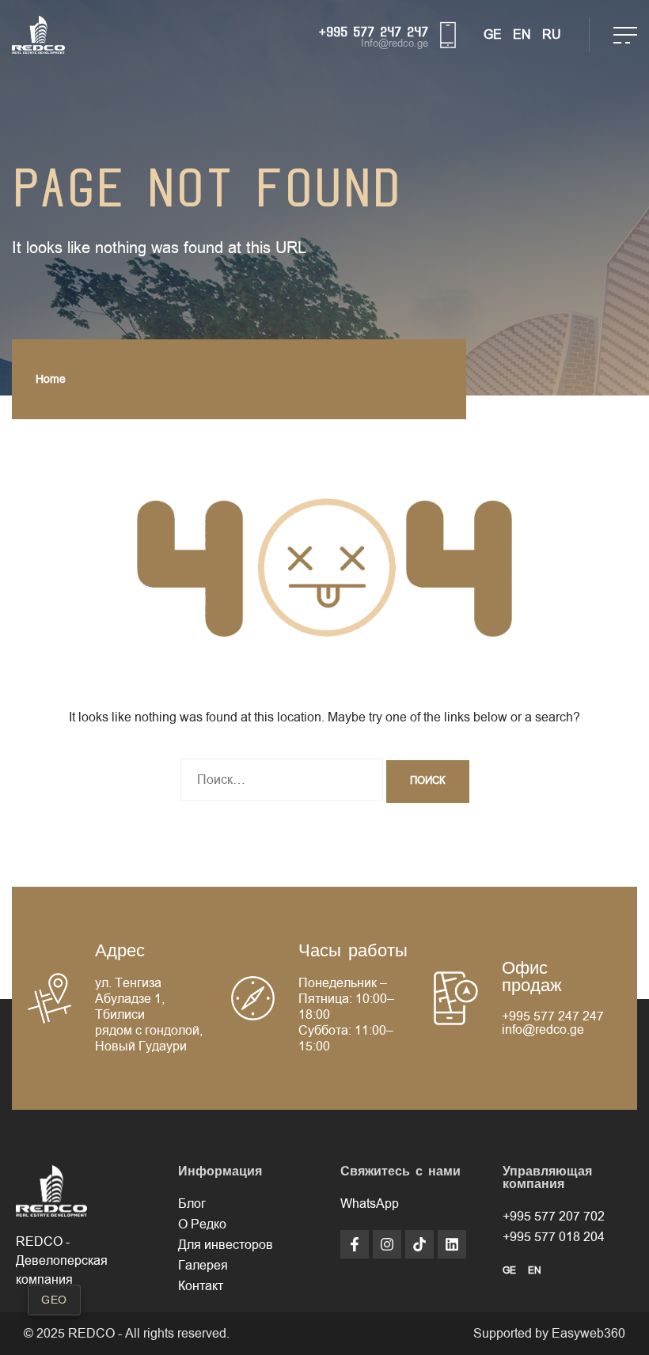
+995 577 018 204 (554, 1237)
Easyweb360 (588, 1333)
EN (522, 35)
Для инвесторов (225, 1245)
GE (493, 35)
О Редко (202, 1224)
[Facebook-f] (354, 1244)
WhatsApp (369, 1204)
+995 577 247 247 (373, 31)
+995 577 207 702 (554, 1216)
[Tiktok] (419, 1244)
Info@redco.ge (394, 44)
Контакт (200, 1286)
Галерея (203, 1265)
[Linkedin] (452, 1244)
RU (551, 35)
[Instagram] (387, 1244)
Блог (192, 1204)
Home (51, 379)
